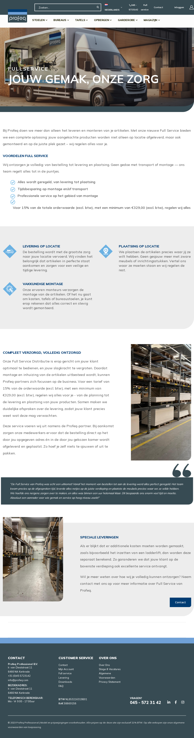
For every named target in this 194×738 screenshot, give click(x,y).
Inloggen (179, 7)
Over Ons (104, 664)
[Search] (99, 7)
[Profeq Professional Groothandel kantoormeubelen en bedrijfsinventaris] (17, 16)
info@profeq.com (18, 680)
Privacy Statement (109, 681)
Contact (158, 7)
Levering (64, 677)
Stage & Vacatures (110, 669)
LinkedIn (169, 702)
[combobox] (67, 7)
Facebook (176, 702)
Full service (145, 7)
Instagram (183, 702)
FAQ (61, 685)
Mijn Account (66, 669)
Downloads (65, 681)
